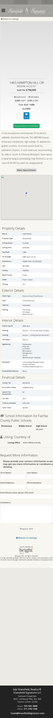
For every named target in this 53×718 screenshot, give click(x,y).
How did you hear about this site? (17, 492)
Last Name (32, 472)
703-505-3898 (30, 706)
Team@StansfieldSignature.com (27, 713)
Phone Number (34, 482)
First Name (5, 472)
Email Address (7, 482)
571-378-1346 (30, 708)
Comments (5, 502)
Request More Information (26, 126)
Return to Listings (11, 19)
